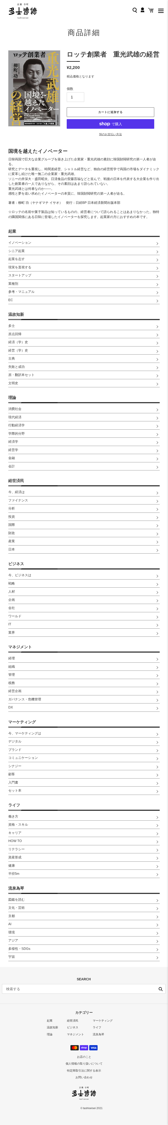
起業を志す (16, 259)
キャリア (14, 833)
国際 (11, 524)
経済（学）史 (18, 342)
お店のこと (84, 1056)
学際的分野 (16, 433)
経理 (11, 658)
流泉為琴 (16, 888)
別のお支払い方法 (110, 134)
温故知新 (16, 314)
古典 (11, 358)
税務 (11, 683)
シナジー (14, 766)
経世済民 (16, 480)
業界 (11, 632)
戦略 (11, 583)
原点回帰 (14, 334)
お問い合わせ (84, 1077)
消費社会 (14, 409)
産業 (11, 541)
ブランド (14, 749)
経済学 (13, 441)
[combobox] (84, 989)
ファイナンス (18, 500)
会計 (11, 466)
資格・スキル (18, 824)
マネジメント (20, 647)
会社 (11, 608)
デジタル (14, 741)
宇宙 (11, 957)
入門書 (13, 782)
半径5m (13, 873)
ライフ (14, 805)
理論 (12, 397)
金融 (11, 458)
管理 (11, 674)
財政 (11, 533)
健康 (11, 865)
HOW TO (15, 841)
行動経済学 (16, 425)
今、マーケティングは (24, 733)
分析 (11, 508)
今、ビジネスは (19, 575)
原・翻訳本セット (21, 375)
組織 (11, 666)
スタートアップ (19, 275)
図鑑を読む (16, 899)
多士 (11, 326)
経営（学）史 (18, 350)
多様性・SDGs (19, 948)
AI (9, 924)
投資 (11, 516)
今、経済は (16, 492)
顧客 (11, 774)
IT (9, 624)
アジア (13, 940)
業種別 (13, 283)
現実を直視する (19, 267)
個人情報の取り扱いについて (84, 1063)
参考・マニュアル (21, 291)
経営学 (13, 450)
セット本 (14, 790)
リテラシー (16, 849)
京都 (11, 916)
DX (10, 707)
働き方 (13, 816)
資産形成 (14, 857)
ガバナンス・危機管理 (24, 699)
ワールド (14, 616)
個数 (70, 89)
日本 (11, 549)
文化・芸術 (16, 907)
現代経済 (14, 417)
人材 (11, 591)
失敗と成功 (16, 367)
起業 (12, 231)
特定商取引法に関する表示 (84, 1070)
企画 (11, 600)
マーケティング (22, 722)
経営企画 (14, 691)
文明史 (13, 383)
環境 (11, 932)
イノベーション (19, 242)
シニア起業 (16, 251)
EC (10, 300)
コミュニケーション (23, 758)
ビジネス (16, 564)
